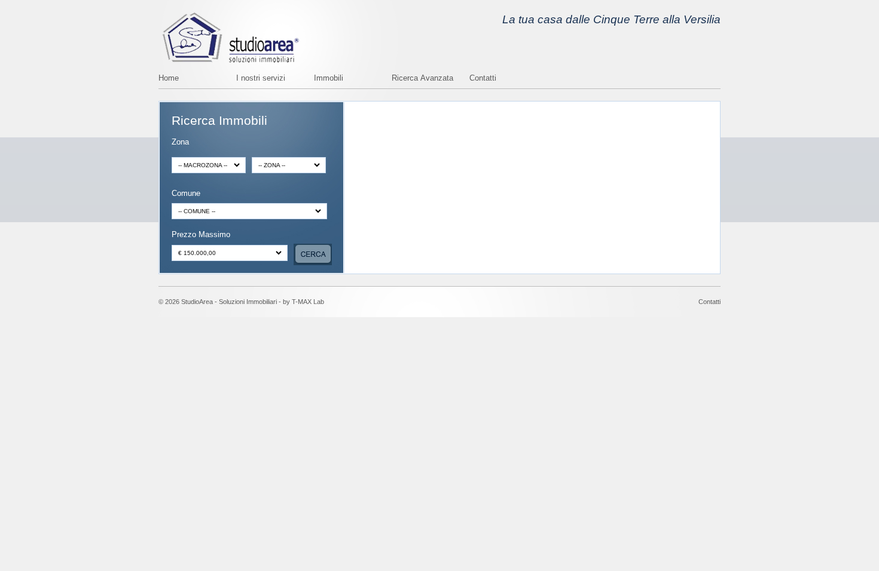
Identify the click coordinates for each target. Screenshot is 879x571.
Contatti (482, 78)
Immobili (328, 78)
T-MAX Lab (308, 301)
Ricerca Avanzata (422, 78)
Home (168, 78)
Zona (180, 142)
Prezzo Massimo (201, 235)
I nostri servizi (260, 78)
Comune (186, 194)
